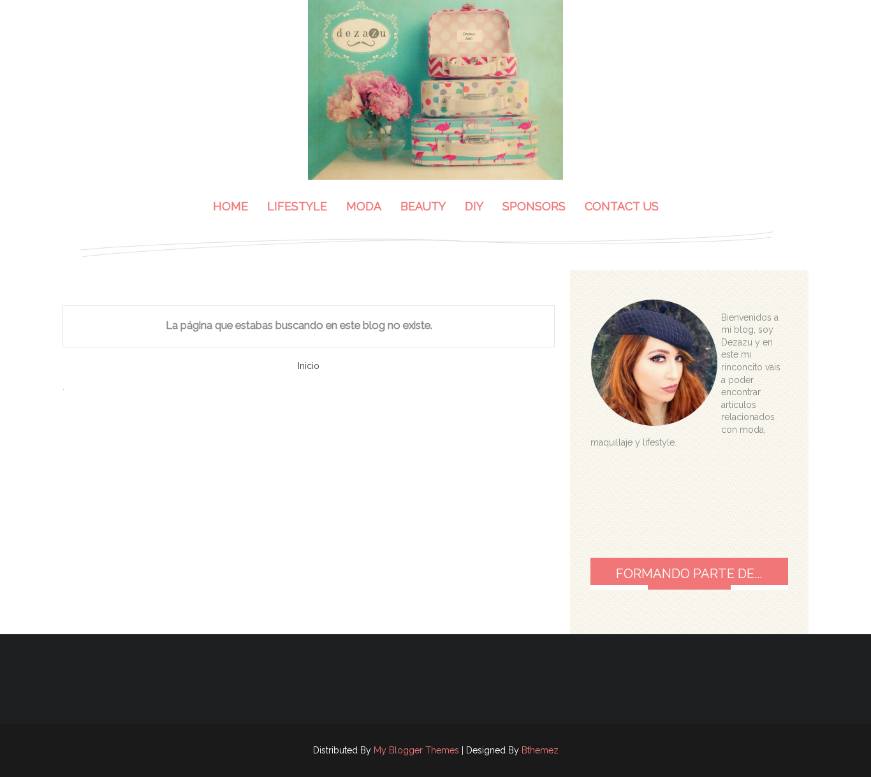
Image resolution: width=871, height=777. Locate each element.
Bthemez (540, 750)
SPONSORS (534, 206)
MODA (363, 206)
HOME (230, 206)
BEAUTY (423, 206)
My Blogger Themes (416, 750)
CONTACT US (622, 206)
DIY (474, 206)
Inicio (308, 366)
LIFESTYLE (297, 206)
